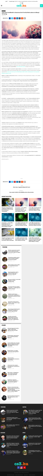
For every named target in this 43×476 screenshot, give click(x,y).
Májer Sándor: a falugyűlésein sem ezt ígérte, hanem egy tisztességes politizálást (13, 373)
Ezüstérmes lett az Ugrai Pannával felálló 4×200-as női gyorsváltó (34, 444)
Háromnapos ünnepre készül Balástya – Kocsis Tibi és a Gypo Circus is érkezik (14, 302)
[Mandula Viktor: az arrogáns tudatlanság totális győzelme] (4, 352)
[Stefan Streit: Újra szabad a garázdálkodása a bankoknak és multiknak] (4, 367)
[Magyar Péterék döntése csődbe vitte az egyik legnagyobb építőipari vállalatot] (25, 420)
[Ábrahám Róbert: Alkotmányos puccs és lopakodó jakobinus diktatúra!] (4, 337)
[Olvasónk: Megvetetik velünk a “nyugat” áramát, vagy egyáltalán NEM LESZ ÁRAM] (4, 330)
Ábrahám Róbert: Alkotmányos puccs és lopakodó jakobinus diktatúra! (13, 336)
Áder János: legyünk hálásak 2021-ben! (21, 187)
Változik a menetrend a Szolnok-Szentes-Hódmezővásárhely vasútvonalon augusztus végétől (14, 251)
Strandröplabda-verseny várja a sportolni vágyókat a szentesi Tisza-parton (35, 451)
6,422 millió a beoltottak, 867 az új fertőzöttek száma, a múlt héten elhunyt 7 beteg (35, 209)
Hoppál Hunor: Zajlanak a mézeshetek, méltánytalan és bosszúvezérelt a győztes (13, 380)
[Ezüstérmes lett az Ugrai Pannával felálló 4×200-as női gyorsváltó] (25, 445)
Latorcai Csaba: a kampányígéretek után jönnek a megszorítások (13, 359)
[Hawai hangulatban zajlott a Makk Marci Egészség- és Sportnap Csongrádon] (4, 274)
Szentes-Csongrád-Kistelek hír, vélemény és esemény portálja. (28, 1)
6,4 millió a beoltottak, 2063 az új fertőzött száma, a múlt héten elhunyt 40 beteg (21, 239)
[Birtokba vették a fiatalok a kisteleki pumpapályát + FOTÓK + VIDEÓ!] (25, 437)
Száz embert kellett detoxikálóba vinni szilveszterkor (21, 192)
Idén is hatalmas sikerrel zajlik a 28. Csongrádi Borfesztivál (14, 265)
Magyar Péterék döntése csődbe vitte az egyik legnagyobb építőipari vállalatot (35, 419)
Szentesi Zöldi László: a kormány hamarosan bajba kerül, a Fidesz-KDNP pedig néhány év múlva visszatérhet (13, 344)
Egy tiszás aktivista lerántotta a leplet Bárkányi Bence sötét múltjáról (14, 397)
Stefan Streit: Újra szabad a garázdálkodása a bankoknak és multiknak (13, 366)
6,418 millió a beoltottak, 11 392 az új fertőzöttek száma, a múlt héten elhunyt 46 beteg (35, 224)
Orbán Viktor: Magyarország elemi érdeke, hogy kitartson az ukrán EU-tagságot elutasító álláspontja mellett (12, 445)
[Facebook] (18, 467)
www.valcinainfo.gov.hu (21, 66)
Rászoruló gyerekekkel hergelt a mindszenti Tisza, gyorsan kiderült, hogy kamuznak (14, 310)
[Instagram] (21, 467)
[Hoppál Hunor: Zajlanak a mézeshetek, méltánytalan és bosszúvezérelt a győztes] (4, 381)
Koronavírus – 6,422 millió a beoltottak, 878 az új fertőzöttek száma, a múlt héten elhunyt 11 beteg (21, 209)
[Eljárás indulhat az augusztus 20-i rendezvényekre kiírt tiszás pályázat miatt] (25, 427)
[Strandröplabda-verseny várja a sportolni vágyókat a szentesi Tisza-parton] (25, 452)
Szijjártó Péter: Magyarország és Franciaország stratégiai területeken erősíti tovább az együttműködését (13, 452)
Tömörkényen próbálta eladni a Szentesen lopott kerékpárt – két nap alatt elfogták (14, 258)
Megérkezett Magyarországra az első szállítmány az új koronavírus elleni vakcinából (8, 239)
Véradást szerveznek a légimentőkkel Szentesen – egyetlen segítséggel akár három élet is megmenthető (13, 318)
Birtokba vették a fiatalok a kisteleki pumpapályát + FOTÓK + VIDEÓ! (35, 436)
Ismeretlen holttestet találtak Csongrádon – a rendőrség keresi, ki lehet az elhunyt (14, 287)
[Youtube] (24, 467)
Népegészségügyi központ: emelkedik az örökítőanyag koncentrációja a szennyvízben (7, 209)
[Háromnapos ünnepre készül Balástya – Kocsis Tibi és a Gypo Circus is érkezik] (4, 303)
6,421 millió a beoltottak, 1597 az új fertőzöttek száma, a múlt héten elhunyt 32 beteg (21, 224)
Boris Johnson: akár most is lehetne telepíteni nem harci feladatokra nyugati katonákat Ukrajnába (12, 437)
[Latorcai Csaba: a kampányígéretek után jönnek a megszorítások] (4, 359)
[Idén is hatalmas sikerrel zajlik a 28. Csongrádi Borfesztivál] (4, 266)
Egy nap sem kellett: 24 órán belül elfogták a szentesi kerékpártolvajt (14, 280)
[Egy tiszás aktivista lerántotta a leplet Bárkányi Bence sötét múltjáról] (4, 397)
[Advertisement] (21, 171)
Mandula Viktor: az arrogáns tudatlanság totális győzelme (13, 351)
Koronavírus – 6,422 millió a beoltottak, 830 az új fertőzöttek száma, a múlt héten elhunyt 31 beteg (7, 224)
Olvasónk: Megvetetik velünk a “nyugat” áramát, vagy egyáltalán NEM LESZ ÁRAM (13, 329)
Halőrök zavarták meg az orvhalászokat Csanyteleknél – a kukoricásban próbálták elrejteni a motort (14, 295)
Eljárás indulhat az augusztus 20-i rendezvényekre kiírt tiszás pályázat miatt (35, 426)
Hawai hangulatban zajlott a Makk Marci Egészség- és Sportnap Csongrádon (13, 273)
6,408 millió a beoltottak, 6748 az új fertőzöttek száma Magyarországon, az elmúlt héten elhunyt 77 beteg (35, 239)
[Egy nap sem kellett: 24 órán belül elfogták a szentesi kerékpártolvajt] (4, 281)
